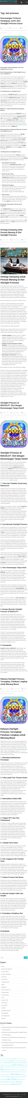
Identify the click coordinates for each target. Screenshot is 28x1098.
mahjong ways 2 (23, 1062)
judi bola (4, 976)
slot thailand (13, 1082)
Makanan (4, 987)
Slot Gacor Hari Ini (22, 1076)
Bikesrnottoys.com (8, 1)
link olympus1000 (22, 1060)
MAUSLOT (20, 306)
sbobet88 (19, 1065)
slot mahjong (3, 1079)
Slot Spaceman (5, 1082)
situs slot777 (17, 1067)
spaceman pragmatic (5, 1084)
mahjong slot (7, 1062)
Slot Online (4, 1005)
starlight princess (20, 30)
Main (22, 28)
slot (3, 997)
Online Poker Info (6, 989)
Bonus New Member (7, 969)
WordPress (20, 1096)
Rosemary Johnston (14, 28)
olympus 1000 (3, 1065)
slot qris (18, 1079)
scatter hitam (5, 995)
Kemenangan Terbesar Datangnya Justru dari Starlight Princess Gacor (11, 21)
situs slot (12, 1067)
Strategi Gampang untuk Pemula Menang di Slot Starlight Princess (11, 232)
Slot (2, 1069)
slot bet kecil (10, 1071)
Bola (3, 966)
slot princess (14, 30)
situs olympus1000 (6, 1067)
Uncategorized (5, 1015)
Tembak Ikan (5, 1013)
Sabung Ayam (5, 992)
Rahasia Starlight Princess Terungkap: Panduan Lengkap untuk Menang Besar (13, 681)
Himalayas (22, 1094)
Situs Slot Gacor (23, 1067)
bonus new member (11, 1059)
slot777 (9, 1069)
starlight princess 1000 (8, 693)
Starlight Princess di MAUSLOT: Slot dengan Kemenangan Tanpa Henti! (12, 405)
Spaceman (19, 1082)
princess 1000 (3, 30)
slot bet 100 (5, 1000)
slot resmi (22, 1079)
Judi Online (4, 979)
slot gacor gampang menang (10, 1076)
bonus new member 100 (21, 1058)
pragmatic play (9, 1065)
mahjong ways (5, 982)
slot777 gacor (18, 1069)
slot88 (3, 1008)
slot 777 (14, 1069)
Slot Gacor (15, 1074)
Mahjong (2, 1062)
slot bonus (4, 1002)
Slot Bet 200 (3, 1071)
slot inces (13, 691)
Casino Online (5, 971)
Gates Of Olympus (6, 974)
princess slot (8, 30)
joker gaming (6, 1060)
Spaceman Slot (16, 1084)
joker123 (2, 1060)
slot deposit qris (8, 1074)
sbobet (14, 1065)
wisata (3, 1018)
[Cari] (26, 957)
